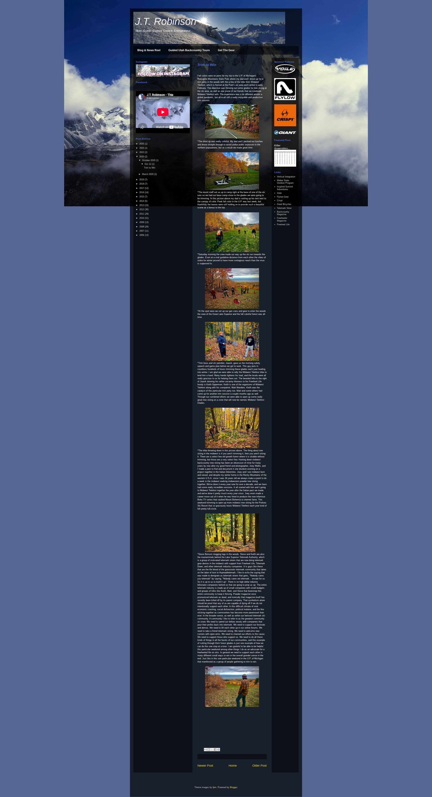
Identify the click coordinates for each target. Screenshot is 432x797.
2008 (142, 226)
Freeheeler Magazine (282, 219)
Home (233, 765)
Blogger (233, 787)
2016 (142, 192)
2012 (142, 209)
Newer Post (205, 765)
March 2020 (148, 174)
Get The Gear (226, 50)
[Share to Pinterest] (218, 749)
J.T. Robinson (165, 21)
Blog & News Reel (148, 50)
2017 (142, 188)
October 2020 (149, 160)
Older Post (259, 765)
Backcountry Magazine (283, 213)
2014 (142, 201)
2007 (142, 231)
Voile (279, 193)
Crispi (279, 200)
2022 (142, 152)
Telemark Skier (284, 208)
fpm (214, 787)
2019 (142, 179)
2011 (142, 214)
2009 (142, 222)
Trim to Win (206, 65)
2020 (142, 156)
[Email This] (205, 749)
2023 (142, 148)
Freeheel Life (283, 224)
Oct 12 (148, 164)
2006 (142, 235)
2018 (142, 183)
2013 (142, 205)
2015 (142, 196)
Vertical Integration (286, 176)
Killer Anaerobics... (282, 147)
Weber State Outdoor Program (285, 181)
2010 (142, 218)
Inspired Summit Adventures (285, 188)
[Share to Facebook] (215, 749)
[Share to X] (212, 749)
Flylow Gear (283, 196)
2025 (142, 143)
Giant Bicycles (284, 204)
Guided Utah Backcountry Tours (189, 50)
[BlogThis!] (208, 749)
